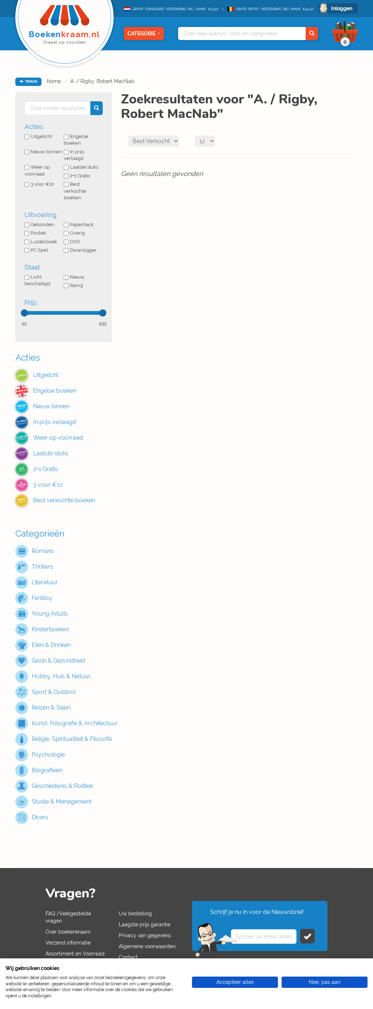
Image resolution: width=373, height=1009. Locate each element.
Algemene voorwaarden (147, 946)
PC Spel (39, 250)
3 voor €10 (42, 184)
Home (54, 81)
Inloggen (341, 8)
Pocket (38, 233)
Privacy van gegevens (145, 935)
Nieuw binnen (46, 151)
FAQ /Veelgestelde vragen (68, 917)
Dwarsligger (83, 250)
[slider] (24, 313)
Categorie (141, 33)
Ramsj (76, 285)
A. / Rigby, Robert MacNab (102, 81)
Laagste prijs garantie (144, 924)
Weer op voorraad (37, 170)
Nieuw (77, 277)
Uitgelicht (41, 136)
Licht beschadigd (37, 280)
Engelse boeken (76, 140)
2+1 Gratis (80, 175)
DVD (75, 241)
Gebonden (42, 224)
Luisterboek (44, 241)
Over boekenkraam (68, 932)
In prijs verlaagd (74, 155)
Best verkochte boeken (75, 190)
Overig (77, 233)
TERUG (30, 81)
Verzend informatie (68, 943)
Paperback (82, 224)
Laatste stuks (84, 167)
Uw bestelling (135, 913)
